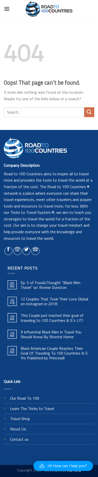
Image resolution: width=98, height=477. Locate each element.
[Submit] (89, 112)
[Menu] (7, 9)
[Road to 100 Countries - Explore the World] (49, 8)
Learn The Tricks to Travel (32, 408)
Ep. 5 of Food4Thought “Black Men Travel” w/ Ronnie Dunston (50, 285)
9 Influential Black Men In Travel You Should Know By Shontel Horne (51, 334)
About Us (18, 429)
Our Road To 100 (24, 398)
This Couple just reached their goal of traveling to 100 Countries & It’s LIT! (52, 318)
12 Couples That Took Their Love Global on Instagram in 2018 (54, 301)
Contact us (19, 439)
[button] (63, 466)
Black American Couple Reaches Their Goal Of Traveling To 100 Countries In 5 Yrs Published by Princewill (54, 353)
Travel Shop (20, 419)
